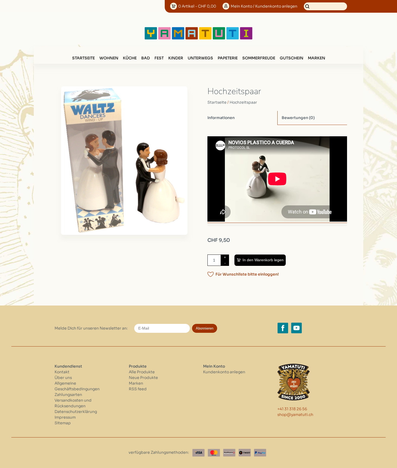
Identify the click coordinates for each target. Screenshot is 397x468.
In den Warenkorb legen (263, 260)
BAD (145, 58)
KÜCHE (130, 58)
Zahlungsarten (68, 394)
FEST (159, 58)
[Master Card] (214, 453)
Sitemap (63, 422)
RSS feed (138, 388)
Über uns (63, 377)
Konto (264, 6)
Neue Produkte (143, 377)
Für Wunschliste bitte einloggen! (247, 274)
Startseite (83, 58)
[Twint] (244, 453)
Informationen (221, 117)
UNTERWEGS (200, 58)
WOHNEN (108, 58)
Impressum (65, 417)
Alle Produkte (142, 371)
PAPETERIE (228, 58)
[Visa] (198, 453)
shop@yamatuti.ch (295, 414)
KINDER (175, 58)
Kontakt (62, 371)
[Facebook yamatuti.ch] (282, 328)
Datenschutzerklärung (76, 411)
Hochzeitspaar (243, 102)
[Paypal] (260, 453)
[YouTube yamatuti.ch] (296, 328)
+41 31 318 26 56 (292, 408)
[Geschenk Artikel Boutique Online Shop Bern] (198, 38)
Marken (316, 58)
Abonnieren (204, 328)
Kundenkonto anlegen (224, 371)
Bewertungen (298, 117)
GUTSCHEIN (291, 58)
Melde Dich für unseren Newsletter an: (91, 328)
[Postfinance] (229, 453)
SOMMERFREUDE (258, 58)
